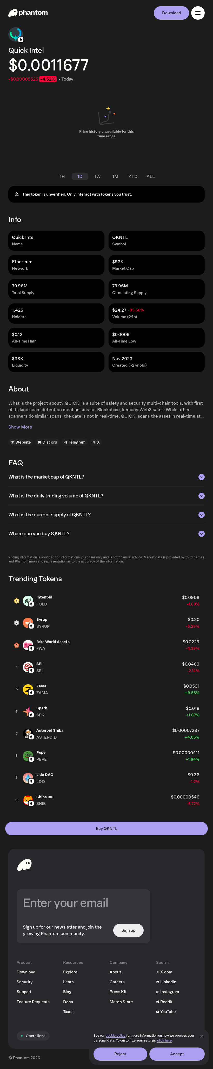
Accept (177, 1054)
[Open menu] (198, 13)
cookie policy (115, 1036)
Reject (120, 1054)
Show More (20, 427)
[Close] (201, 1036)
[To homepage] (24, 865)
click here (164, 1041)
